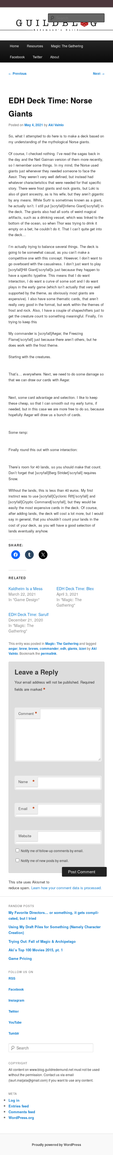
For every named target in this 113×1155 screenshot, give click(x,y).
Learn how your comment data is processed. (66, 887)
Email (26, 808)
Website (24, 835)
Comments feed (22, 1111)
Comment (27, 713)
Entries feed (19, 1106)
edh (63, 648)
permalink (48, 653)
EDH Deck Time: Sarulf (29, 614)
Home (14, 45)
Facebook (17, 56)
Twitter (37, 56)
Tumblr (14, 1033)
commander (49, 648)
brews (33, 648)
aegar (13, 648)
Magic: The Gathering (67, 45)
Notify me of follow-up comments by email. (52, 850)
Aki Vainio (56, 124)
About (54, 56)
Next (98, 73)
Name (26, 781)
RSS (12, 978)
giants (72, 648)
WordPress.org (21, 1117)
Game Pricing (20, 958)
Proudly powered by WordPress (56, 1144)
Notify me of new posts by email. (45, 860)
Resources (35, 45)
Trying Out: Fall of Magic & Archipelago (42, 941)
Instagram (16, 1000)
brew (23, 648)
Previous (18, 73)
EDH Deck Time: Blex (75, 588)
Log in (14, 1100)
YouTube (15, 1022)
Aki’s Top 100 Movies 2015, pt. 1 (36, 949)
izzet (82, 648)
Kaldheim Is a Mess (26, 588)
